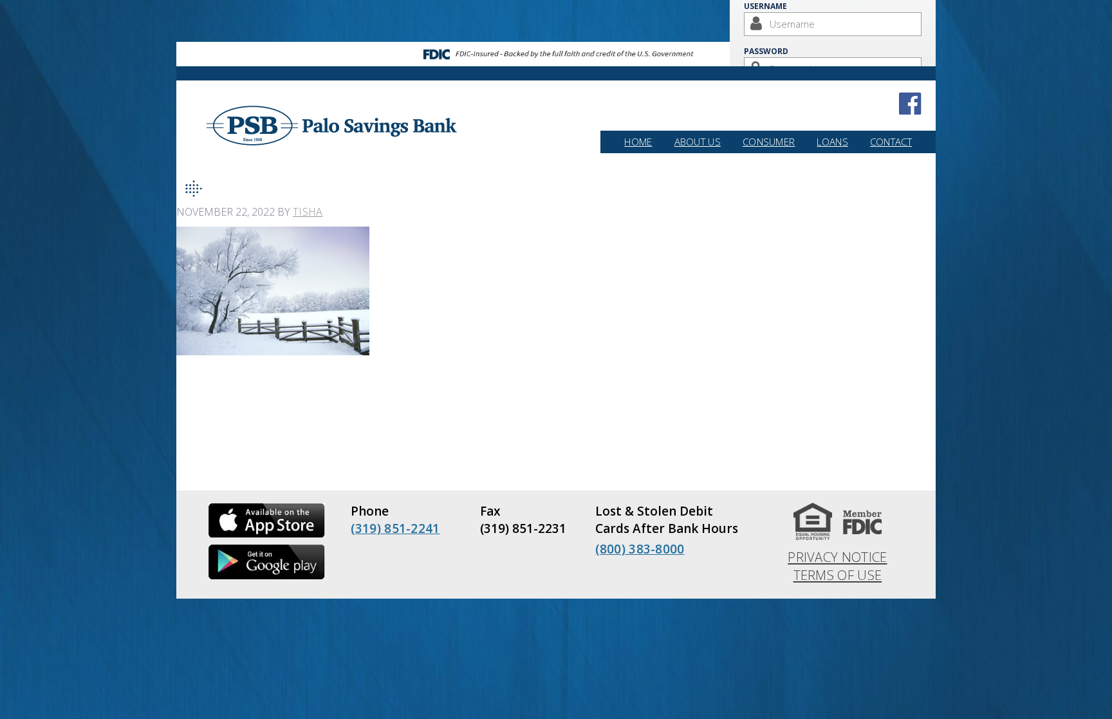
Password (766, 51)
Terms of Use (837, 575)
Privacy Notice (837, 557)
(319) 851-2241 (395, 528)
